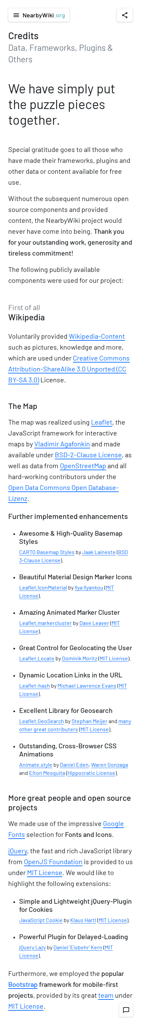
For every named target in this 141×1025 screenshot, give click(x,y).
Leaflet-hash (34, 685)
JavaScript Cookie (41, 920)
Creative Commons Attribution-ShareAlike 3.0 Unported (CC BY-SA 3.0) (69, 369)
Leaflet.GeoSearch (41, 721)
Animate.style (35, 764)
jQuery (17, 850)
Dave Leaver (94, 622)
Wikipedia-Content (97, 336)
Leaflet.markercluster (45, 622)
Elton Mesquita (47, 772)
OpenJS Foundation (53, 861)
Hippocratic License (91, 772)
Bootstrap (23, 984)
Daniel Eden (74, 764)
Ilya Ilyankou (89, 587)
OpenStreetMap (83, 465)
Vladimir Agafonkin (62, 444)
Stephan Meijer (89, 721)
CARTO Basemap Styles (47, 552)
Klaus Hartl (83, 920)
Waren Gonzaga (109, 764)
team (106, 995)
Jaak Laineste (99, 552)
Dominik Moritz (79, 658)
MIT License (114, 658)
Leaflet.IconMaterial (43, 587)
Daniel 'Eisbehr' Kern (77, 947)
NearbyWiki (39, 15)
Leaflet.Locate (36, 658)
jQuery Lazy (32, 947)
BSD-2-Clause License (88, 454)
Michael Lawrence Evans (86, 685)
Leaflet (101, 422)
